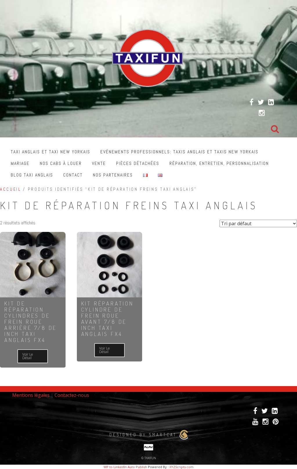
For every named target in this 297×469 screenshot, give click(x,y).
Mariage (20, 163)
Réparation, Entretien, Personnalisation (219, 163)
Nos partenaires (113, 175)
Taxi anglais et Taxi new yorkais (50, 152)
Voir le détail (27, 356)
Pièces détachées (137, 163)
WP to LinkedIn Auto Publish (125, 467)
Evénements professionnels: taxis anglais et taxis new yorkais (179, 152)
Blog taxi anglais (32, 175)
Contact (73, 175)
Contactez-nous (72, 395)
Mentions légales (31, 395)
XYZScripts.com (181, 467)
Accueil (10, 189)
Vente (99, 163)
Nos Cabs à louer (61, 163)
